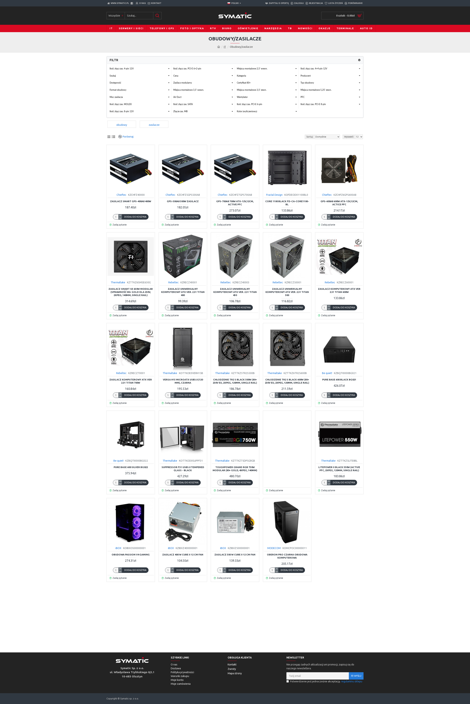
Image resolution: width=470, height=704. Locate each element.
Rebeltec (173, 282)
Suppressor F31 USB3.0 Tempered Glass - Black (183, 469)
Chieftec (121, 194)
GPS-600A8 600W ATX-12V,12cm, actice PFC (339, 203)
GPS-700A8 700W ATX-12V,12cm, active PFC (235, 203)
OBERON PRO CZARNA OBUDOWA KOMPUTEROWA (287, 556)
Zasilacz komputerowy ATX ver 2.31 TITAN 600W (339, 290)
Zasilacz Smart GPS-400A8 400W (130, 201)
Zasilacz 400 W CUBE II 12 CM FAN (182, 554)
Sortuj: (309, 137)
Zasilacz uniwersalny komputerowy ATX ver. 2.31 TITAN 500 (287, 292)
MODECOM (274, 548)
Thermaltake (118, 282)
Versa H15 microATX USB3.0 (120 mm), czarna (183, 381)
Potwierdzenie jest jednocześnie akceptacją (326, 681)
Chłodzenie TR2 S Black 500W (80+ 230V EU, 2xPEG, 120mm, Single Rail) (235, 381)
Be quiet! (327, 373)
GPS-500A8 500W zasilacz (183, 201)
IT (225, 46)
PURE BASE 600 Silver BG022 (131, 467)
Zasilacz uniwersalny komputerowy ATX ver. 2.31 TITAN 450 (235, 292)
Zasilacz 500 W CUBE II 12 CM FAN (234, 554)
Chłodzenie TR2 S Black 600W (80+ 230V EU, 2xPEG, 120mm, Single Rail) (287, 381)
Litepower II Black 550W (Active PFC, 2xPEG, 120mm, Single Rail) (339, 469)
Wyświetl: (349, 137)
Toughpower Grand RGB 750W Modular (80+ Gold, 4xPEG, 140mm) (235, 469)
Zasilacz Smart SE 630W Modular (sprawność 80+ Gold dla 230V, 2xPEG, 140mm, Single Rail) (131, 292)
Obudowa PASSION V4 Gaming (131, 554)
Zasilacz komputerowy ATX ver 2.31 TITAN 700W (130, 381)
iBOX (118, 548)
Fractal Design (274, 194)
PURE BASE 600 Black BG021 (339, 379)
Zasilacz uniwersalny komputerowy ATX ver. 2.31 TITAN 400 (183, 292)
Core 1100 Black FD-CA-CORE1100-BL (287, 203)
